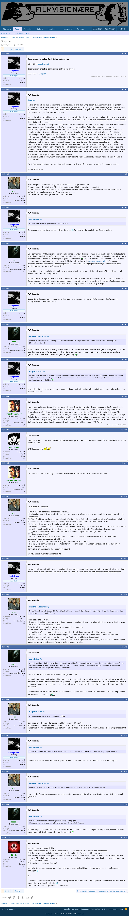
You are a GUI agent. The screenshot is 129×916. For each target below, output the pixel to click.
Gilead (23, 456)
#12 (125, 496)
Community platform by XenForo (65, 914)
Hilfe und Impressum (110, 909)
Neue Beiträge (6, 33)
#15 (125, 647)
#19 (125, 804)
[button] (33, 29)
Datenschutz (96, 909)
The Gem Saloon (19, 200)
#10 (125, 430)
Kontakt (67, 909)
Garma (22, 82)
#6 (126, 288)
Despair (42, 74)
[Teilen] (122, 53)
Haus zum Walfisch (97, 261)
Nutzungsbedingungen (80, 909)
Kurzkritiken (68, 29)
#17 (125, 735)
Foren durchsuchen (21, 33)
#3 (126, 174)
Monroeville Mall (19, 423)
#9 (126, 396)
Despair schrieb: (35, 371)
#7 (126, 324)
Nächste (18, 49)
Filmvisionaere (9, 909)
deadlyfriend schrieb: (38, 336)
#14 (125, 595)
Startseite (7, 29)
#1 (126, 53)
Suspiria (31, 100)
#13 (125, 559)
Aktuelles (27, 29)
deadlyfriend (43, 64)
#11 (125, 463)
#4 (126, 207)
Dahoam (22, 864)
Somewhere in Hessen (17, 269)
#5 (126, 243)
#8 (126, 359)
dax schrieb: (34, 219)
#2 (126, 89)
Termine (80, 29)
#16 (125, 699)
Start (122, 909)
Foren (17, 29)
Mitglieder (53, 29)
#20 (125, 838)
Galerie (40, 29)
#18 (125, 771)
